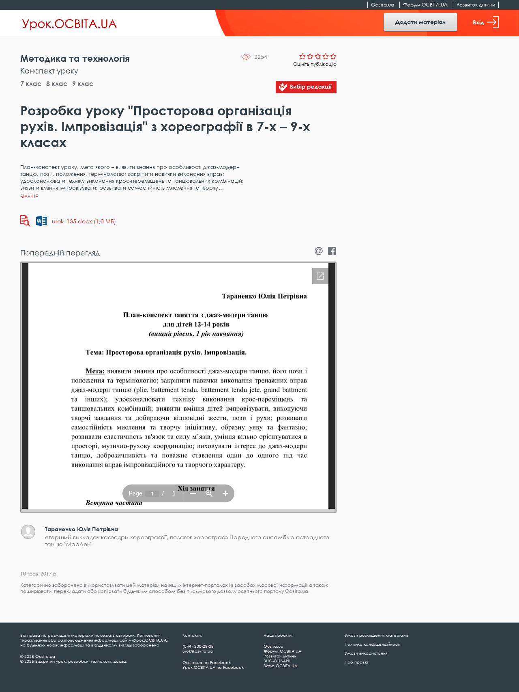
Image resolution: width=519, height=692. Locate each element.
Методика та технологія (74, 58)
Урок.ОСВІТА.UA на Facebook (213, 667)
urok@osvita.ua (197, 651)
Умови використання (366, 653)
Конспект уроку (49, 70)
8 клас (56, 84)
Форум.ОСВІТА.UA (425, 5)
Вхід (478, 22)
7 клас (30, 84)
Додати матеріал (420, 21)
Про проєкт (357, 662)
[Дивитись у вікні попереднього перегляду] (25, 221)
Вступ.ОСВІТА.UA (280, 665)
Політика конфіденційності (372, 644)
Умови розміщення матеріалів (376, 635)
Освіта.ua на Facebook (206, 662)
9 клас (82, 84)
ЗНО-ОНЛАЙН (278, 660)
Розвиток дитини (476, 5)
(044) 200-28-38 (198, 646)
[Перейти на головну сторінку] (69, 23)
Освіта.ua (382, 5)
